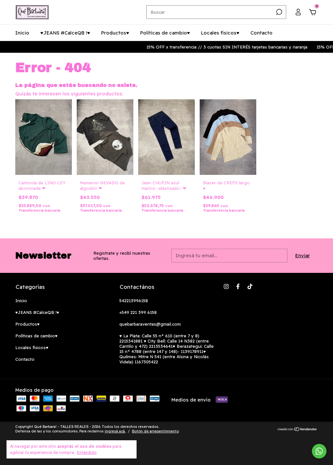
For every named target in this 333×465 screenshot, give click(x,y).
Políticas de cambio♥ (165, 33)
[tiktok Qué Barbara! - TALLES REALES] (250, 286)
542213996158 (133, 300)
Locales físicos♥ (220, 33)
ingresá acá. (115, 431)
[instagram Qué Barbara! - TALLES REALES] (226, 286)
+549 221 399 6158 (138, 312)
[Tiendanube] (297, 430)
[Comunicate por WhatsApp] (319, 451)
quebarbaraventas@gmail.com (150, 324)
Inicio (22, 33)
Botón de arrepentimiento (155, 431)
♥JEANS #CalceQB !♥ (65, 33)
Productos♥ (115, 33)
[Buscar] (279, 12)
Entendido (87, 452)
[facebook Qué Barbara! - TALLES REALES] (238, 286)
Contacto (261, 33)
